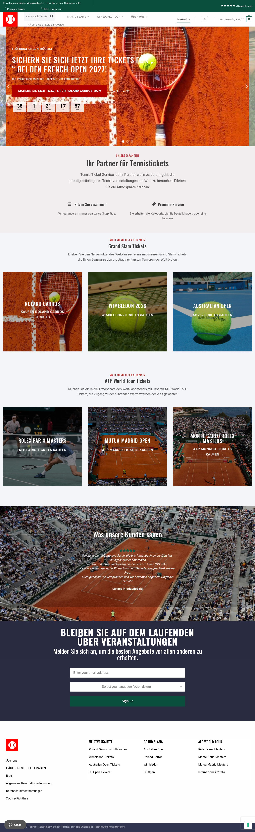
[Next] (246, 86)
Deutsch (182, 19)
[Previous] (8, 86)
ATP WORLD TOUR (109, 16)
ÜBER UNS (138, 16)
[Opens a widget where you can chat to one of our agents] (15, 825)
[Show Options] (181, 687)
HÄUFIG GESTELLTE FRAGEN (45, 24)
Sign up (127, 701)
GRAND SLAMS (76, 16)
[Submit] (51, 16)
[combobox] (126, 687)
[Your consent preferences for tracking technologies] (248, 825)
